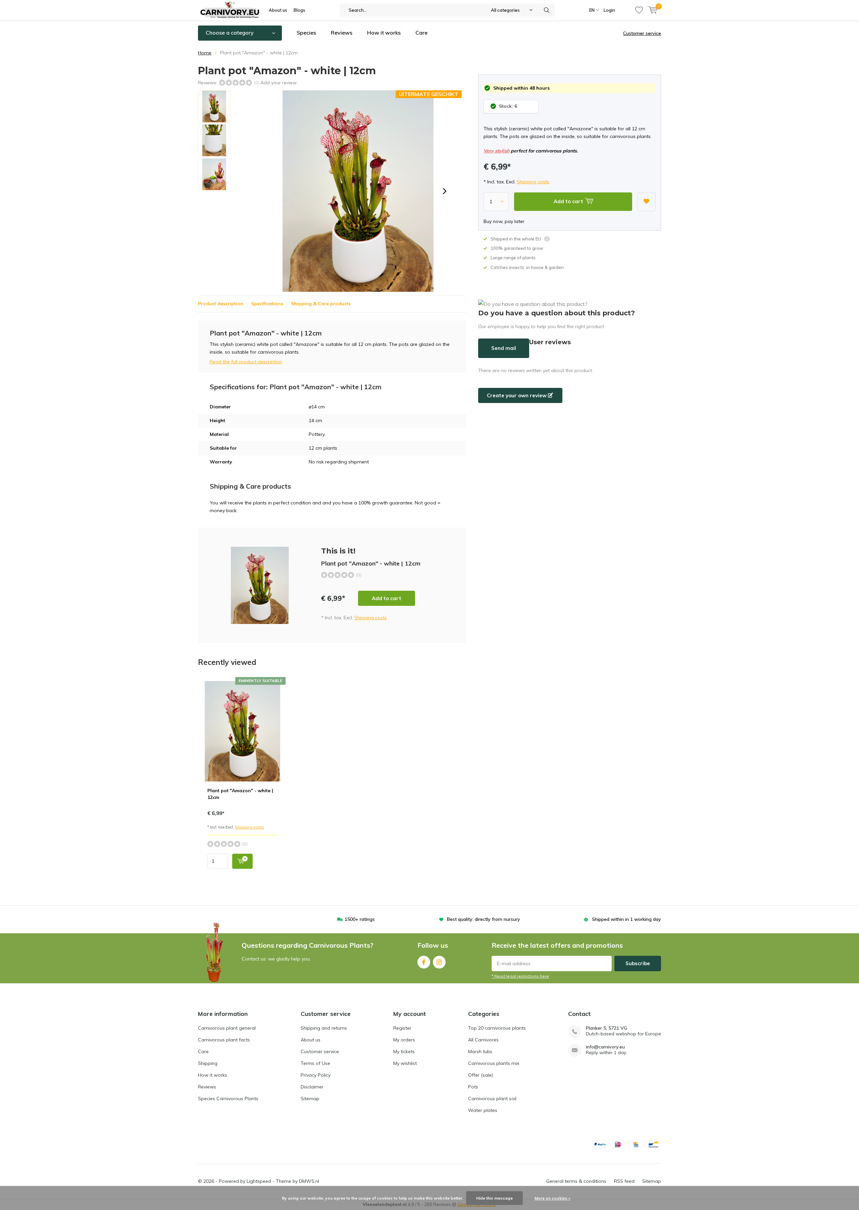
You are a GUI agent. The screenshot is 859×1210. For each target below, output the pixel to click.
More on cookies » (552, 1198)
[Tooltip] (547, 239)
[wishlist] (639, 10)
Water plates (482, 1110)
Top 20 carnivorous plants (497, 1028)
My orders (404, 1040)
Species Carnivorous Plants (228, 1098)
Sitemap (310, 1098)
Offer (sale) (480, 1075)
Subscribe (637, 963)
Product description (220, 304)
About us (278, 10)
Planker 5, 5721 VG (606, 1028)
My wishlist (405, 1063)
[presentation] (445, 191)
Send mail (503, 348)
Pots (473, 1087)
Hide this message (494, 1198)
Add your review (278, 83)
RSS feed (624, 1181)
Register (402, 1028)
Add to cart (386, 598)
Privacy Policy (316, 1075)
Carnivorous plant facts (224, 1040)
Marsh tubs (480, 1051)
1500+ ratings (360, 919)
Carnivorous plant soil (492, 1098)
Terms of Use (315, 1063)
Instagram (439, 962)
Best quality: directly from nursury (483, 919)
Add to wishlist (646, 201)
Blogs (299, 10)
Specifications (267, 304)
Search (547, 10)
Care (421, 32)
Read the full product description (246, 362)
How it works (384, 32)
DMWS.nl (309, 1181)
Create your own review (517, 395)
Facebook (423, 962)
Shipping (207, 1063)
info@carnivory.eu (605, 1047)
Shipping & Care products (321, 304)
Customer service (642, 33)
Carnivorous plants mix (493, 1063)
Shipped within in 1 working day (626, 919)
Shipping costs (533, 182)
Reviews (341, 32)
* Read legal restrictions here (520, 976)
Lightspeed (259, 1181)
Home (204, 53)
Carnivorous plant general (227, 1028)
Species (306, 32)
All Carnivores (483, 1040)
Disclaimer (312, 1087)
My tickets (404, 1051)
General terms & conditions (576, 1181)
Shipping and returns (324, 1028)
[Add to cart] (242, 861)
